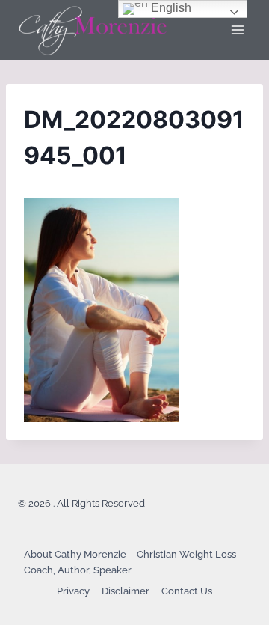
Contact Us (186, 591)
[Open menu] (237, 29)
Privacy (73, 591)
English (169, 7)
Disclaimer (125, 591)
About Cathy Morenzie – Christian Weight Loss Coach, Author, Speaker (130, 562)
